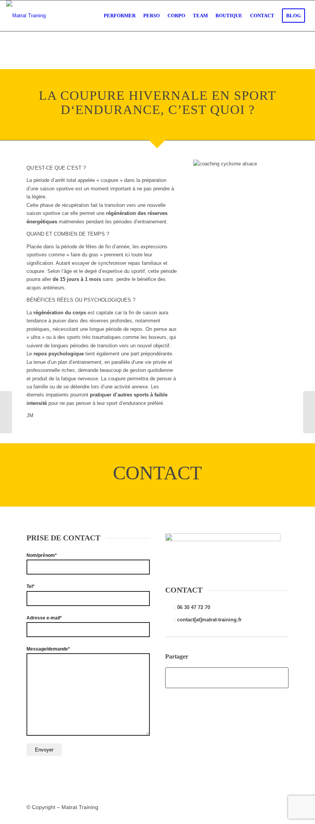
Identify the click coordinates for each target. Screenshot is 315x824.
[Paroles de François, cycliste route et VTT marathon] (6, 412)
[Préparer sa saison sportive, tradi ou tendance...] (309, 412)
